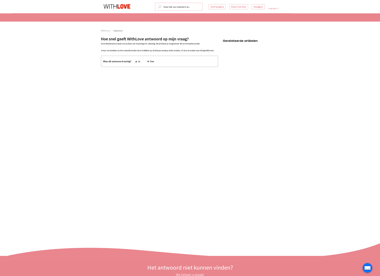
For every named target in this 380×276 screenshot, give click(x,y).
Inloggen (258, 6)
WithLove (105, 30)
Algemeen (118, 30)
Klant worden (238, 6)
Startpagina (217, 6)
